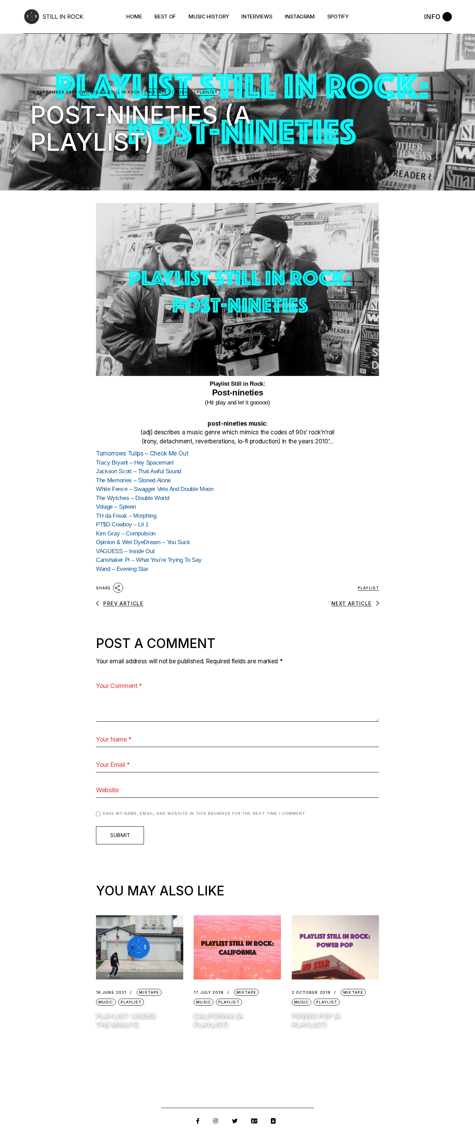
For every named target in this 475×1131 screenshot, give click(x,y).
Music (182, 92)
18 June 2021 (111, 992)
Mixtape (157, 92)
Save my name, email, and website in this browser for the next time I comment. (205, 813)
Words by (111, 92)
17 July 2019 (209, 992)
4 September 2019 (54, 92)
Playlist (207, 92)
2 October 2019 (311, 992)
